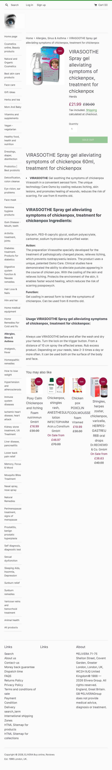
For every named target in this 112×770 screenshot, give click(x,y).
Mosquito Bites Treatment (12, 477)
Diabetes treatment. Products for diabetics (11, 254)
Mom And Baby (12, 106)
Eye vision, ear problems (12, 190)
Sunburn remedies (9, 592)
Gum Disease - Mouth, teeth (12, 224)
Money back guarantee (19, 667)
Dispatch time (13, 671)
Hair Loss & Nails (10, 291)
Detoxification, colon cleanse (12, 179)
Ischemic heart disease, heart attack (12, 415)
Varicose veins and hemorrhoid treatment (12, 607)
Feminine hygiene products (9, 211)
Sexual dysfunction (10, 558)
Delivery (9, 707)
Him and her (11, 300)
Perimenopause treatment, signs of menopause (12, 514)
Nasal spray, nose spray (11, 488)
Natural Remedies (9, 499)
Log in (29, 4)
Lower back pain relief (10, 454)
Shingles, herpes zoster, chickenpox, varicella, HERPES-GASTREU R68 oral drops (99, 421)
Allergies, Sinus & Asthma (9, 337)
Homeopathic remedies (11, 361)
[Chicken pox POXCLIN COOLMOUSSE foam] (77, 385)
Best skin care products (12, 75)
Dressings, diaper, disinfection (10, 155)
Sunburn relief (12, 582)
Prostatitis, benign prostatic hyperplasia (10, 533)
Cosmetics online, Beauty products (12, 47)
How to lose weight (11, 372)
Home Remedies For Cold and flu (11, 322)
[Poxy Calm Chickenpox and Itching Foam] (34, 385)
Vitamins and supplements (11, 116)
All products (11, 627)
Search (9, 653)
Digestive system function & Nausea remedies (10, 274)
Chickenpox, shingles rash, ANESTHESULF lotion (58, 407)
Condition (10, 702)
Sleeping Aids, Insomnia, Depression (12, 572)
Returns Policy (13, 680)
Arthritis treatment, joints (10, 237)
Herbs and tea (12, 99)
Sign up (41, 4)
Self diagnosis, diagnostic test (12, 547)
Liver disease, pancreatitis (11, 443)
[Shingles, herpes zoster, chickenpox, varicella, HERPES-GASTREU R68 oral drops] (99, 387)
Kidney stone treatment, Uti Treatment (12, 430)
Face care (9, 84)
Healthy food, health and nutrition (11, 140)
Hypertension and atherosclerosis (12, 386)
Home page (10, 36)
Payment (10, 698)
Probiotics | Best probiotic (12, 168)
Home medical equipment (12, 309)
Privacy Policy (13, 685)
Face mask (10, 199)
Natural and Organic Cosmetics (10, 62)
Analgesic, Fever (10, 350)
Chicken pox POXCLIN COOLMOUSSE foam (80, 408)
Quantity (73, 123)
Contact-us (11, 662)
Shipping (91, 110)
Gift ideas (9, 92)
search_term (12, 711)
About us (10, 658)
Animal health (11, 620)
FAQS (7, 676)
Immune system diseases (9, 400)
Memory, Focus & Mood (12, 465)
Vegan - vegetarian (10, 127)
